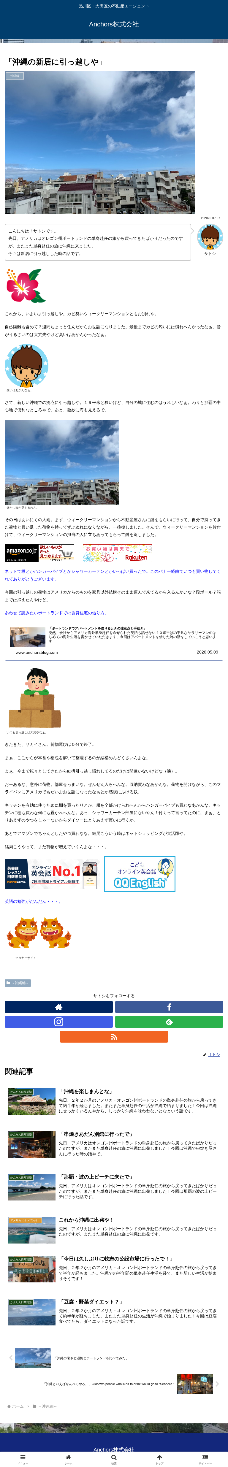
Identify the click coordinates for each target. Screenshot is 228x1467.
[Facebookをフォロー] (169, 1007)
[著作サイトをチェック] (59, 1007)
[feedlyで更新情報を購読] (169, 1022)
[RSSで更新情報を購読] (114, 1037)
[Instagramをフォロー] (59, 1022)
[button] (210, 971)
